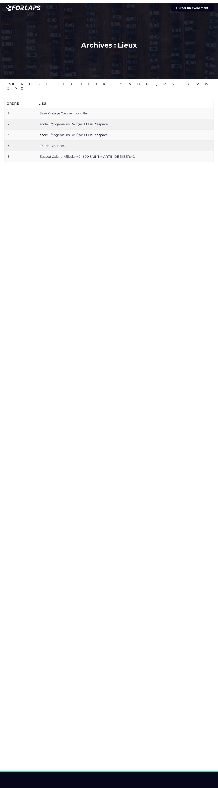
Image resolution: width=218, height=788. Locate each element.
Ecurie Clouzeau (52, 146)
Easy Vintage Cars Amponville (63, 113)
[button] (192, 7)
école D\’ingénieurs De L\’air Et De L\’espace (74, 124)
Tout (10, 84)
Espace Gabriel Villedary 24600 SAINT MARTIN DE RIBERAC (87, 157)
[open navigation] (155, 8)
